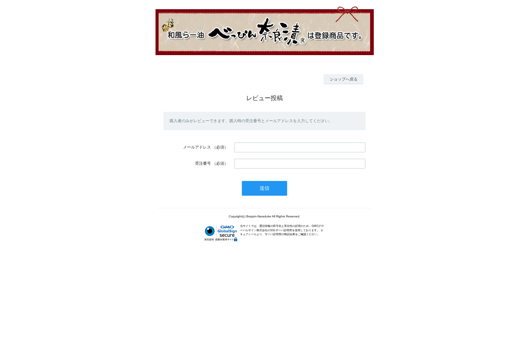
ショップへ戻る (344, 79)
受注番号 (203, 163)
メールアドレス (197, 147)
